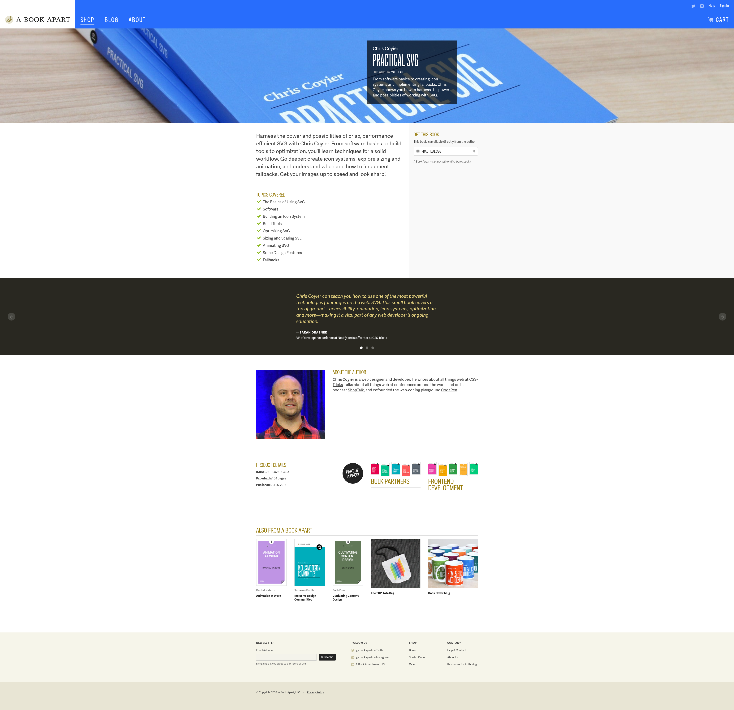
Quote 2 (367, 347)
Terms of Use (298, 663)
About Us (453, 657)
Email (264, 650)
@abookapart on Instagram (372, 657)
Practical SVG (431, 151)
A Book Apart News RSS (370, 664)
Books (413, 650)
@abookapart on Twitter (370, 650)
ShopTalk (356, 390)
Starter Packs (417, 657)
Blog (111, 19)
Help (712, 6)
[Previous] (11, 317)
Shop (87, 19)
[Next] (722, 317)
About (137, 19)
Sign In (724, 6)
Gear (412, 664)
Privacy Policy (315, 692)
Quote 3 (372, 347)
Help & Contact (456, 650)
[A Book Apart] (37, 20)
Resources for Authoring (462, 664)
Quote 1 (361, 347)
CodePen (449, 390)
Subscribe (327, 657)
